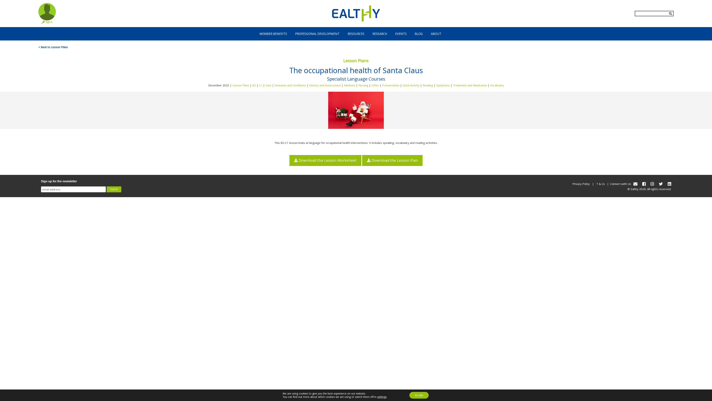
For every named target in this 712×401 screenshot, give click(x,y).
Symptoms (443, 85)
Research (380, 34)
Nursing (363, 85)
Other (375, 85)
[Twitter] (661, 184)
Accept (419, 395)
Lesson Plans (240, 85)
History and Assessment (325, 85)
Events (401, 34)
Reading (428, 85)
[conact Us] (635, 184)
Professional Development (317, 34)
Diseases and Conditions (290, 85)
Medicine (349, 85)
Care (268, 85)
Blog (419, 34)
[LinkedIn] (669, 184)
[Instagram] (652, 184)
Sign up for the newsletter (59, 181)
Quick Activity (411, 85)
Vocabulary (497, 85)
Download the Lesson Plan (394, 160)
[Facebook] (644, 184)
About (436, 34)
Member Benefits (273, 34)
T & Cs (600, 184)
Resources (356, 34)
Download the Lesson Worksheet (327, 160)
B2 (254, 85)
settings (382, 397)
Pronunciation (390, 85)
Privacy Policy (581, 184)
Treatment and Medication (470, 85)
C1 (260, 85)
